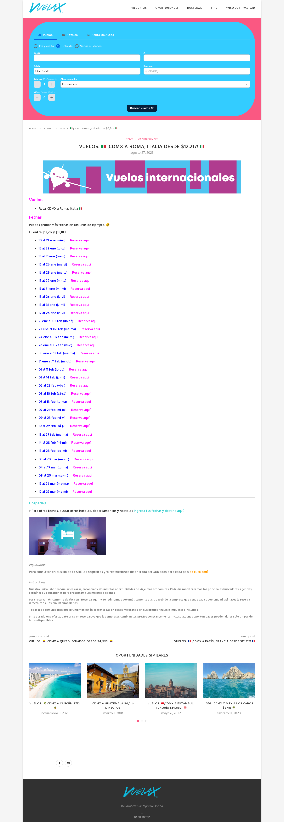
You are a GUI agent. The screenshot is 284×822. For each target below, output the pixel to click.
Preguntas (139, 7)
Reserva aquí (79, 240)
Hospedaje (194, 7)
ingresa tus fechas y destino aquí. (159, 511)
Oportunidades (167, 7)
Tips (214, 7)
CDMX (47, 128)
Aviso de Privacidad (240, 7)
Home (32, 128)
